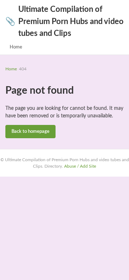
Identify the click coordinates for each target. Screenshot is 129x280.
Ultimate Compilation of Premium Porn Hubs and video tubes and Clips (64, 21)
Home (16, 47)
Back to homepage (30, 131)
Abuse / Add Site (80, 166)
